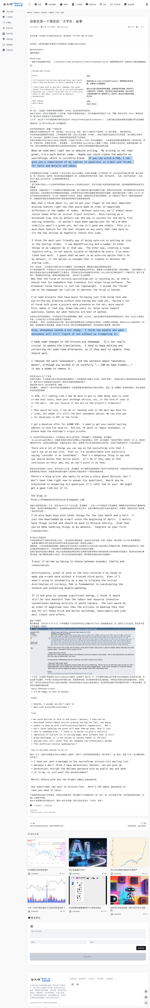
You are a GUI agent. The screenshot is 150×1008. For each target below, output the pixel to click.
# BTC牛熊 (48, 805)
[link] (37, 49)
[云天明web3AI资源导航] (40, 980)
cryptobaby (63, 27)
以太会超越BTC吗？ (77, 870)
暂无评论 (35, 917)
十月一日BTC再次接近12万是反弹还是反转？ (46, 908)
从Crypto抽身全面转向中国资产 (123, 870)
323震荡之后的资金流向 (38, 870)
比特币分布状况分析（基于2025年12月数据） (127, 909)
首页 (30, 12)
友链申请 (73, 979)
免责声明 (82, 979)
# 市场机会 (38, 805)
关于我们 (100, 979)
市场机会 (36, 12)
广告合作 (91, 979)
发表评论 (141, 948)
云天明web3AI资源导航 (49, 1003)
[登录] (147, 4)
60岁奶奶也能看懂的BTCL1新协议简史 (85, 908)
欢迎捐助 (109, 979)
